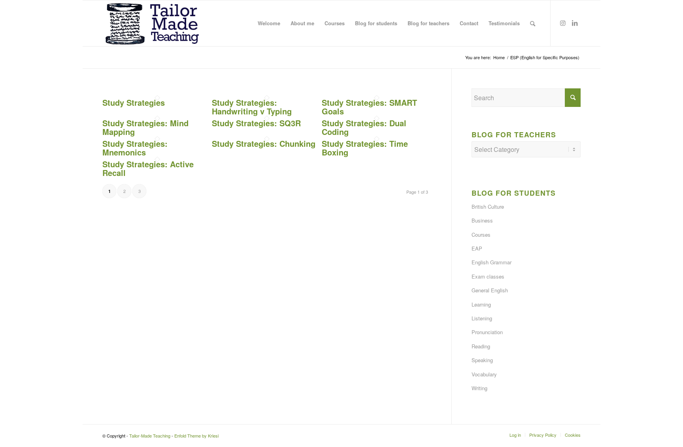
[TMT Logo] (152, 23)
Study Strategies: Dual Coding (364, 127)
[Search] (532, 23)
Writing (479, 388)
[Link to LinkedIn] (575, 23)
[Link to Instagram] (563, 23)
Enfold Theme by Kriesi (196, 435)
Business (482, 220)
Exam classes (488, 276)
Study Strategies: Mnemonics (135, 148)
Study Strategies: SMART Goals (369, 107)
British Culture (488, 206)
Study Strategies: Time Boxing (365, 148)
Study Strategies (133, 102)
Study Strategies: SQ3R (256, 123)
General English (490, 290)
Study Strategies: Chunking (263, 143)
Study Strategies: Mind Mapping (145, 127)
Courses (481, 234)
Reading (481, 346)
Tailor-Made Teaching (149, 435)
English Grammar (491, 262)
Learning (481, 304)
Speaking (482, 360)
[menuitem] (269, 23)
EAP (477, 248)
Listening (482, 318)
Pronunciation (487, 332)
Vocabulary (484, 374)
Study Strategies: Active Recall (148, 168)
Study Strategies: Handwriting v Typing (252, 107)
